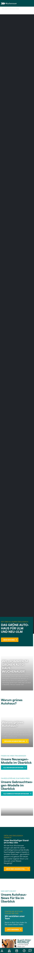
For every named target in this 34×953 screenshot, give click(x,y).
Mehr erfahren (9, 640)
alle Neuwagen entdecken (13, 767)
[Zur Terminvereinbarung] (18, 951)
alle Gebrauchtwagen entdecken (16, 794)
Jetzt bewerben (13, 929)
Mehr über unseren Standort (17, 869)
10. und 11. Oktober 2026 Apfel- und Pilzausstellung (24, 941)
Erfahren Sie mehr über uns (14, 741)
